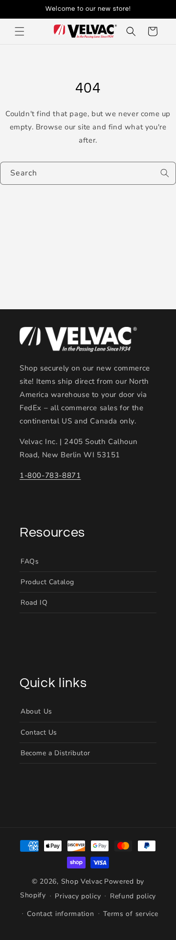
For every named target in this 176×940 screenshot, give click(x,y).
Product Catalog (47, 582)
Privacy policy (78, 896)
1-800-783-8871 (50, 475)
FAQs (30, 561)
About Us (36, 711)
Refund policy (133, 896)
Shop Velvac (82, 881)
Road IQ (34, 602)
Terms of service (130, 913)
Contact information (60, 913)
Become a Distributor (55, 753)
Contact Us (39, 732)
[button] (19, 31)
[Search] (165, 173)
